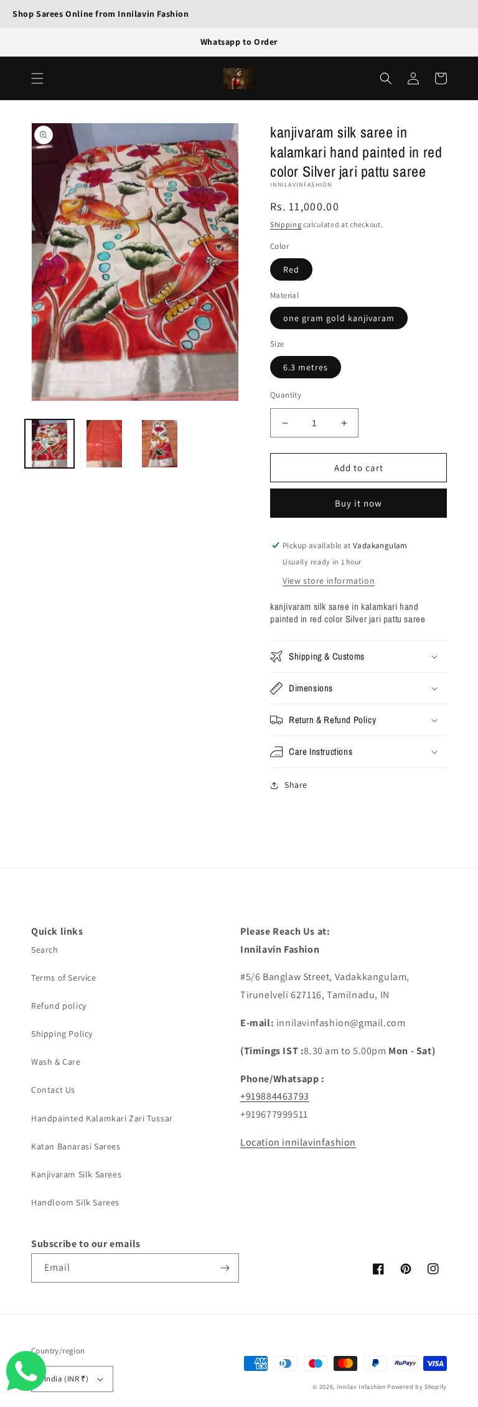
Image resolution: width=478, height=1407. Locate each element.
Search (45, 949)
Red (291, 269)
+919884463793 (274, 1096)
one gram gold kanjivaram (339, 318)
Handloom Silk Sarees (75, 1202)
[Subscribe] (224, 1268)
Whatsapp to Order (239, 41)
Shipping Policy (62, 1033)
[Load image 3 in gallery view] (159, 444)
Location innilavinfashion (298, 1142)
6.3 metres (305, 367)
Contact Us (53, 1089)
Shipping (286, 224)
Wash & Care (56, 1061)
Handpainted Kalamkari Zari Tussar (102, 1118)
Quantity (285, 395)
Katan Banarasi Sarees (76, 1146)
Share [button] (295, 784)
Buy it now (358, 503)
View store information (329, 580)
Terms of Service (63, 977)
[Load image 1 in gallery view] (49, 444)
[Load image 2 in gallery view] (104, 444)
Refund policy (59, 1005)
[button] (37, 78)
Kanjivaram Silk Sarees (76, 1174)
